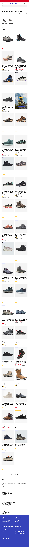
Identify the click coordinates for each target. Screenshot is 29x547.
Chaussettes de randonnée (9, 13)
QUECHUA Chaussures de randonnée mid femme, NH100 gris (7, 278)
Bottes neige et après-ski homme (6, 511)
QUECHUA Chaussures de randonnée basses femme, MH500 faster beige (7, 466)
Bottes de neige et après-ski (5, 492)
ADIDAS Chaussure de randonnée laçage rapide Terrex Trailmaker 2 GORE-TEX (7, 257)
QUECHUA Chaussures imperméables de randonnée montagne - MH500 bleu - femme (21, 299)
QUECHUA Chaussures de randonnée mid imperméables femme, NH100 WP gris (21, 257)
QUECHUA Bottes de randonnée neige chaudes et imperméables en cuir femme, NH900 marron (20, 383)
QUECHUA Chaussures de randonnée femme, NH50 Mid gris (20, 235)
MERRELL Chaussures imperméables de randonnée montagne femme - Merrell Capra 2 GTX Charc (8, 46)
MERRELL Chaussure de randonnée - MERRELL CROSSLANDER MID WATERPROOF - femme (20, 214)
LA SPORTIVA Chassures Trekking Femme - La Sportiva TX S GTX (20, 45)
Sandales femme (4, 494)
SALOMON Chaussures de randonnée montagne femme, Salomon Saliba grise (7, 128)
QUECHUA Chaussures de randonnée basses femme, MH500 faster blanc (20, 86)
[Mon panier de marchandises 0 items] (26, 3)
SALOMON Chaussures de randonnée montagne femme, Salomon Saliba (7, 66)
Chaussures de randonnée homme (4, 23)
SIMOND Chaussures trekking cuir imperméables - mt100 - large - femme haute (8, 424)
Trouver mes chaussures (21, 106)
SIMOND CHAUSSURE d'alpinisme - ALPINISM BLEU (7, 86)
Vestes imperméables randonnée (6, 512)
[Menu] (2, 3)
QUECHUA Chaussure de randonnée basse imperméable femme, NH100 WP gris (8, 107)
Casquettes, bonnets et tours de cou (6, 496)
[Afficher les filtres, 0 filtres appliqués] (3, 27)
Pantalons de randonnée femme (19, 13)
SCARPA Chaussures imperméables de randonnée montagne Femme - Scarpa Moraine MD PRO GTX (8, 320)
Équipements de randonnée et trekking (7, 493)
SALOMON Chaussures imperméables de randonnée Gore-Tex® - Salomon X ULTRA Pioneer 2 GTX (20, 172)
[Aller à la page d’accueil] (13, 3)
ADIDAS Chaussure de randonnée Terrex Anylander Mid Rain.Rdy (7, 171)
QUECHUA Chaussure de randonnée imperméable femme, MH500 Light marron (7, 235)
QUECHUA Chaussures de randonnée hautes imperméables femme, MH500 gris (7, 340)
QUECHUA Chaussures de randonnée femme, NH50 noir (20, 424)
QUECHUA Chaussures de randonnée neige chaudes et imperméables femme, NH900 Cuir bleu (7, 445)
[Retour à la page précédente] (11, 474)
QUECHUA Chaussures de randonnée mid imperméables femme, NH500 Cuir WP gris (21, 278)
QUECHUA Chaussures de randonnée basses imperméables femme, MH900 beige (7, 214)
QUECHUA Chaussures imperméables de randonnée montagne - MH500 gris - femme (21, 340)
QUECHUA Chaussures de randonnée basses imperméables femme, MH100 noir (7, 192)
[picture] (8, 37)
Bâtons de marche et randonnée (6, 505)
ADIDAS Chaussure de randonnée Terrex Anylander (7, 362)
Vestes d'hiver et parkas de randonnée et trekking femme (9, 502)
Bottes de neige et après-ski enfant (6, 501)
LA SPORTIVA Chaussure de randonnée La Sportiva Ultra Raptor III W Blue (21, 320)
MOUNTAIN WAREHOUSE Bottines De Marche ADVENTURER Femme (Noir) (20, 362)
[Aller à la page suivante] (17, 474)
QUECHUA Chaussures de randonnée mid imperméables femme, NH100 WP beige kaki (7, 383)
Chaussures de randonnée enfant (10, 23)
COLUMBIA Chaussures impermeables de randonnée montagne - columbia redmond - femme (21, 66)
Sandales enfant (4, 513)
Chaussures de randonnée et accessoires (7, 495)
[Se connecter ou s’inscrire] (25, 3)
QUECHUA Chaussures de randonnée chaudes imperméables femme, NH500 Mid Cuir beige (8, 404)
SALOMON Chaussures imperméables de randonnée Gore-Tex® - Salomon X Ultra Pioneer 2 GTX (20, 192)
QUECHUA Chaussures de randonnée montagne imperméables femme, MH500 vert (7, 150)
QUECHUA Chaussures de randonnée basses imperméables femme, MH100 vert (21, 150)
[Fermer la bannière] (26, 1)
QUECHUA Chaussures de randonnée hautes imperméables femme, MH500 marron (21, 128)
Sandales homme (4, 506)
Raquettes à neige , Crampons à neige (7, 503)
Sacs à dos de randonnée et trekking (6, 504)
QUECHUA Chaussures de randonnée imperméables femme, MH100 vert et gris (7, 299)
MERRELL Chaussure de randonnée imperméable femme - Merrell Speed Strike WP (20, 404)
